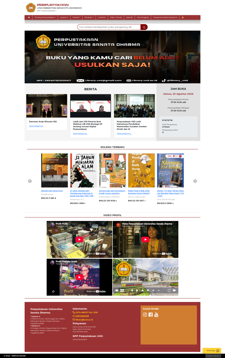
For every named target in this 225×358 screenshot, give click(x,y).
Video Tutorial (116, 17)
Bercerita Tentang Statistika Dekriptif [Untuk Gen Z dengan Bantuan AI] (111, 193)
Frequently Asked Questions (165, 17)
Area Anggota (143, 17)
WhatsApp (211, 351)
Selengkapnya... (36, 126)
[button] (38, 57)
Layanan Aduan (212, 356)
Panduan (88, 17)
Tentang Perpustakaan (44, 17)
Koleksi (76, 17)
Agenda (129, 17)
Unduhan (102, 17)
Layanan (63, 17)
